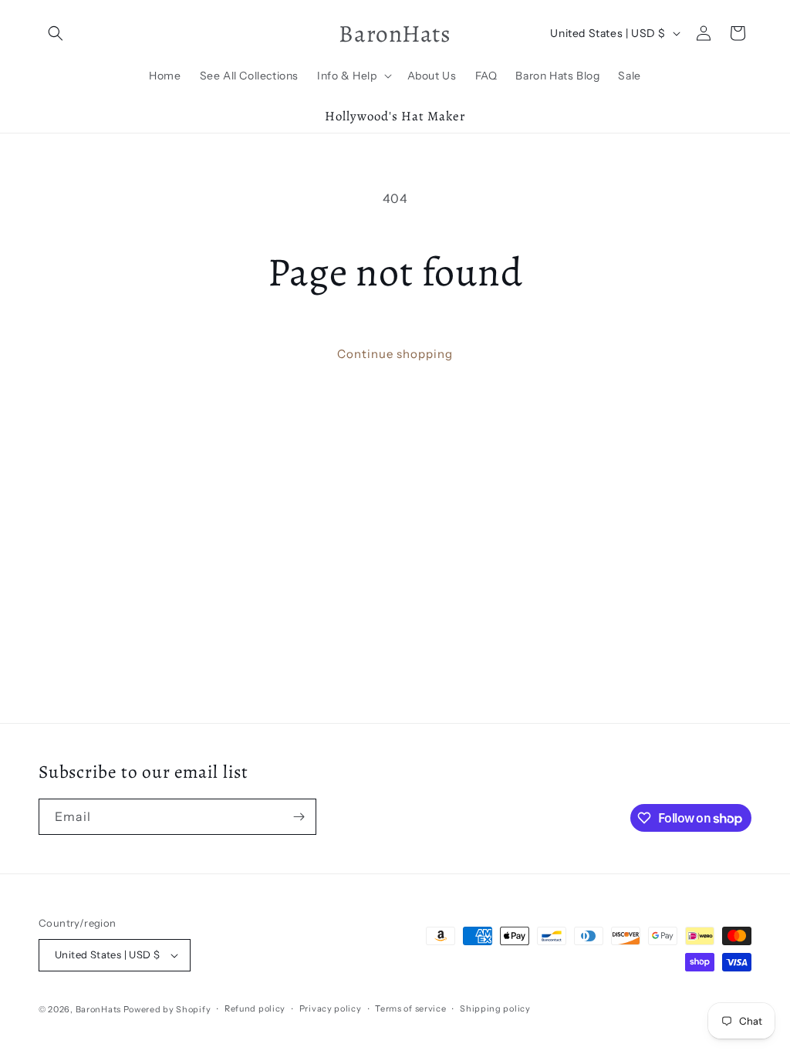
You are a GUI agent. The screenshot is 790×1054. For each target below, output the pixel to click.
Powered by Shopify (167, 1009)
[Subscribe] (299, 817)
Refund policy (255, 1008)
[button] (56, 33)
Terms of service (410, 1008)
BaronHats (98, 1009)
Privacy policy (330, 1008)
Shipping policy (495, 1008)
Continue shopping (395, 353)
